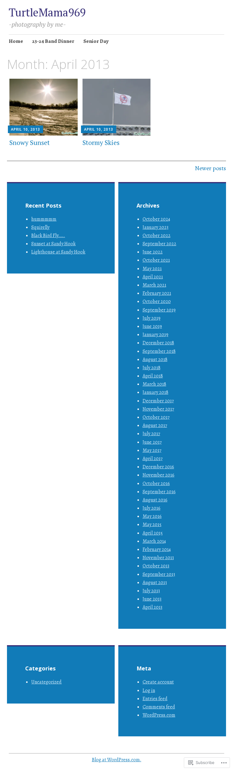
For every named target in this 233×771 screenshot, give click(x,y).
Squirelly (40, 227)
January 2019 (155, 334)
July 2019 (151, 318)
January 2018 (155, 392)
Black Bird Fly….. (48, 235)
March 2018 (154, 384)
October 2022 (157, 235)
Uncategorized (46, 682)
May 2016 (152, 516)
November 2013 (158, 557)
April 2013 (152, 607)
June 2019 (152, 326)
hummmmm (43, 219)
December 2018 (158, 342)
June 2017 (152, 442)
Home (16, 41)
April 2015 (153, 533)
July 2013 (151, 590)
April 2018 (153, 376)
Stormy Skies (101, 142)
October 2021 (156, 260)
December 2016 (158, 466)
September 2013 (159, 574)
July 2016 (151, 508)
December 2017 (158, 401)
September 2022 (159, 243)
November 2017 (158, 409)
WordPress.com (159, 715)
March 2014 (154, 541)
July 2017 (151, 433)
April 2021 (153, 277)
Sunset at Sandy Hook (53, 243)
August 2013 (155, 582)
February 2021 (157, 293)
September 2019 (159, 310)
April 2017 (153, 458)
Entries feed (155, 698)
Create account (158, 682)
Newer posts (210, 168)
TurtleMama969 (47, 12)
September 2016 (159, 491)
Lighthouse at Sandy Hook (58, 252)
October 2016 (156, 483)
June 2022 (153, 252)
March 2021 (154, 285)
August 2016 (155, 500)
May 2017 (152, 450)
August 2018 (155, 359)
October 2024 (156, 219)
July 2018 (151, 367)
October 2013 (156, 566)
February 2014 (157, 549)
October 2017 (156, 417)
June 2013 (152, 599)
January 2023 (155, 227)
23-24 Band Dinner (53, 41)
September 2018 (159, 351)
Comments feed (159, 707)
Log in (149, 690)
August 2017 (155, 425)
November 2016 (158, 475)
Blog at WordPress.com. (116, 759)
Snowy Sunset (29, 142)
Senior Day (96, 41)
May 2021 (152, 268)
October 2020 (157, 301)
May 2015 (152, 524)
